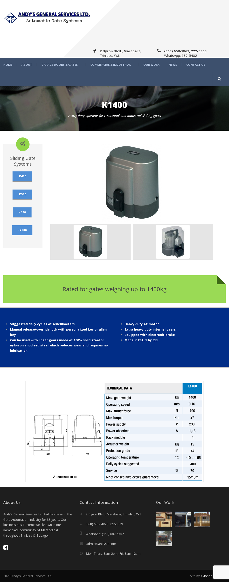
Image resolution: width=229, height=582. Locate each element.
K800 (22, 212)
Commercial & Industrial (110, 64)
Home (7, 64)
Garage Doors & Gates (59, 64)
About (26, 64)
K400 (22, 176)
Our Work (151, 64)
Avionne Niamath (213, 576)
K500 (22, 194)
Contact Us (195, 64)
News (173, 64)
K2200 (22, 230)
